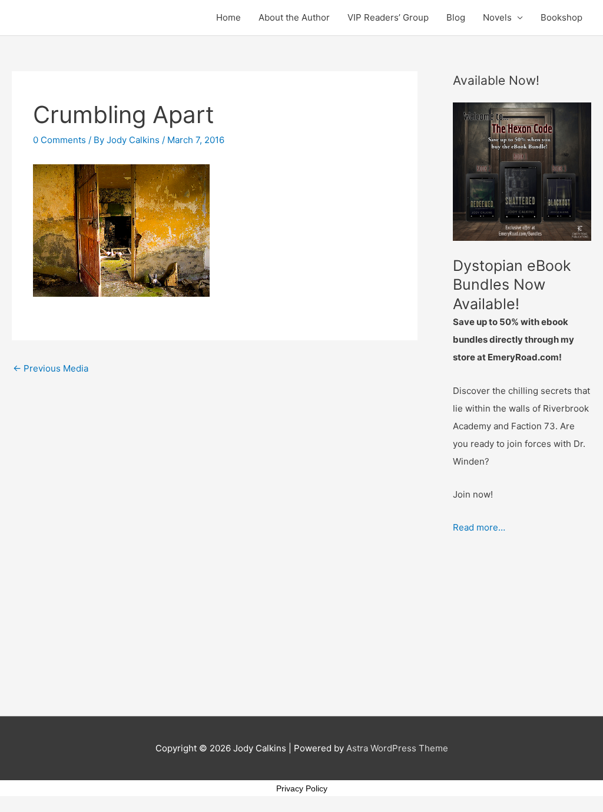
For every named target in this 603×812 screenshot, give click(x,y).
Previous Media (50, 368)
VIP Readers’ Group (388, 17)
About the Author (294, 17)
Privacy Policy (301, 788)
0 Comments (59, 139)
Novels (497, 17)
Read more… (479, 527)
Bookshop (561, 17)
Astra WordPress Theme (397, 748)
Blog (455, 17)
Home (228, 17)
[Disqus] (215, 528)
